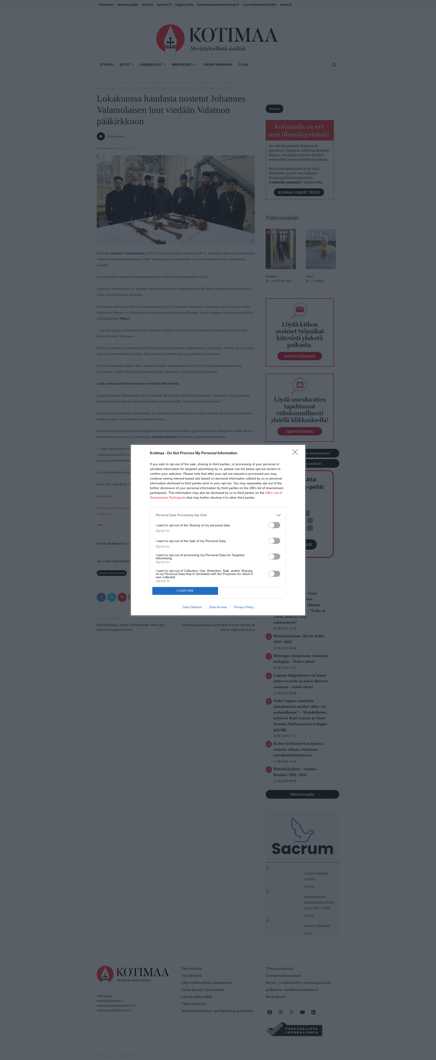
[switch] (274, 525)
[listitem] (218, 515)
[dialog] (218, 530)
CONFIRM (185, 590)
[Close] (296, 453)
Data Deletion (192, 607)
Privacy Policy (244, 607)
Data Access (218, 607)
